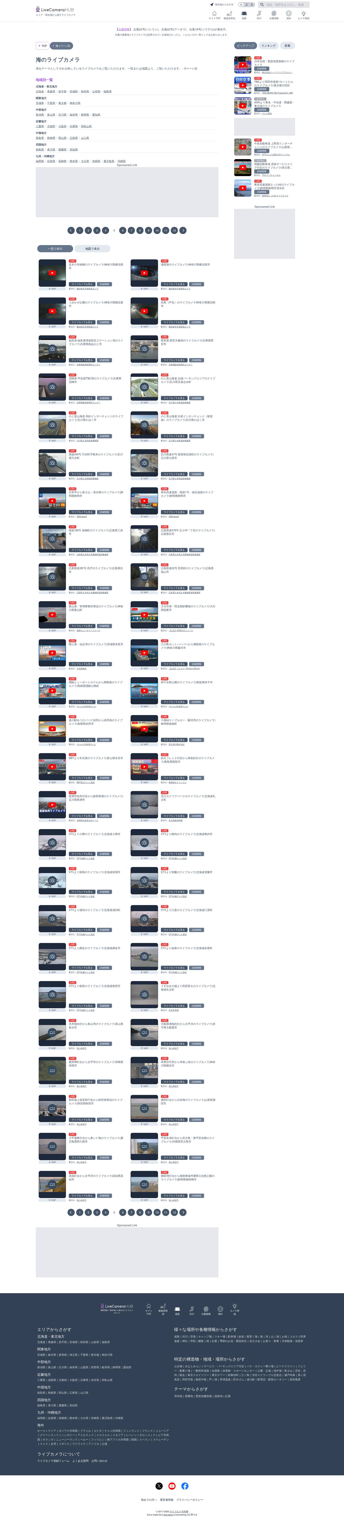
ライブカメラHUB (178, 1511)
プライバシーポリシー (189, 1499)
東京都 (62, 103)
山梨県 (84, 1367)
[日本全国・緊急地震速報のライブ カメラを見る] (264, 65)
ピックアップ (245, 45)
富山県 (51, 114)
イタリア (118, 1435)
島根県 (51, 138)
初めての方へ (149, 1499)
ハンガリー (68, 1435)
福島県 (108, 91)
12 (174, 230)
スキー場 (219, 1336)
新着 (287, 45)
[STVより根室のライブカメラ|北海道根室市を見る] (52, 994)
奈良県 (95, 1380)
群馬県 (63, 1354)
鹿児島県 (109, 161)
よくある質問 (80, 1460)
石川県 (62, 114)
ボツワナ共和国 (68, 1430)
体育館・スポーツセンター (239, 1370)
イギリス (64, 1443)
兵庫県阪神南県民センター (88, 364)
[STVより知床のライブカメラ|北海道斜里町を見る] (144, 956)
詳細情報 (104, 284)
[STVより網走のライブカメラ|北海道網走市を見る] (52, 956)
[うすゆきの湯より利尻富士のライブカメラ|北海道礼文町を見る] (144, 994)
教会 (182, 1375)
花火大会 (254, 1341)
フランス (147, 1430)
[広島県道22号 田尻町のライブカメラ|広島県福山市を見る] (144, 576)
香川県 (51, 149)
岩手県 (62, 91)
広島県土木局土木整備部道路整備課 (92, 554)
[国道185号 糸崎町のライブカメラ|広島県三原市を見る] (52, 538)
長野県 (95, 1367)
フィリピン (97, 1439)
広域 (104, 1443)
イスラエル (103, 1435)
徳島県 (40, 149)
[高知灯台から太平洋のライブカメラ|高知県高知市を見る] (52, 1184)
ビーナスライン (285, 1366)
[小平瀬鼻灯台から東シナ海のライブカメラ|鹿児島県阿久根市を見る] (52, 1146)
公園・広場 (264, 1370)
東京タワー (218, 1375)
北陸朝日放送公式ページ (87, 820)
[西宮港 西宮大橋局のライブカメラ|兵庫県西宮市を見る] (144, 349)
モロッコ (144, 1435)
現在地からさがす (224, 4)
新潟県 (40, 114)
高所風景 (295, 1379)
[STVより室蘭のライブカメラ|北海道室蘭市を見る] (144, 880)
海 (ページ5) (63, 46)
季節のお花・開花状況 (233, 1341)
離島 (201, 1341)
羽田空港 (187, 1379)
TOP (44, 46)
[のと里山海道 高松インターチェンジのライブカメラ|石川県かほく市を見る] (52, 425)
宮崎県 (96, 161)
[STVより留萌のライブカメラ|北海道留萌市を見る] (52, 880)
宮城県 (74, 91)
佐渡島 (216, 1370)
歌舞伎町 (233, 1375)
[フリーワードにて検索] (262, 4)
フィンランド (131, 1430)
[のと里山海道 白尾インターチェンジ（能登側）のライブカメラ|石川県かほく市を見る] (144, 425)
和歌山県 (86, 126)
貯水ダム (238, 1379)
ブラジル (85, 1430)
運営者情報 (166, 1499)
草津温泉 (225, 1379)
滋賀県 (52, 1380)
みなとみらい (193, 1366)
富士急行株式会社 (177, 744)
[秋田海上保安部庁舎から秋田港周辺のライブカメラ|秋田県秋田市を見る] (52, 1108)
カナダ (98, 1430)
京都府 (51, 126)
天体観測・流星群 (292, 1341)
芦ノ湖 (213, 1379)
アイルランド (86, 1435)
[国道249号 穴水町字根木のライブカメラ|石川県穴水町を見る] (52, 462)
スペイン (144, 1439)
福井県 (74, 114)
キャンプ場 (205, 1336)
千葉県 (51, 103)
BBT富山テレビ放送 (86, 782)
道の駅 (251, 1379)
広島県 (74, 138)
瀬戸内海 (289, 1375)
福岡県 (40, 161)
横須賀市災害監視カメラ (87, 288)
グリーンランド (49, 1435)
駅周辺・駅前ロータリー (272, 1379)
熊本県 (74, 161)
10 (157, 230)
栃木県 (52, 1354)
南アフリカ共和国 (118, 1439)
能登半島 (201, 1379)
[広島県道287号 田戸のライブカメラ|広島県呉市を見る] (52, 576)
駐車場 (232, 1336)
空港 (193, 1336)
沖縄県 (122, 161)
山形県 (96, 91)
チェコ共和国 (112, 1430)
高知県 (74, 149)
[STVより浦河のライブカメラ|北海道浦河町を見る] (52, 918)
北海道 (40, 91)
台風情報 (274, 18)
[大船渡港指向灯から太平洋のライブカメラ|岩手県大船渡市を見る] (144, 1032)
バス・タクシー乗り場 (260, 1366)
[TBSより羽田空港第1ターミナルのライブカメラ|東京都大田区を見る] (264, 86)
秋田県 (85, 91)
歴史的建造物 (204, 1396)
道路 (244, 18)
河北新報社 (82, 668)
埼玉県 (74, 1354)
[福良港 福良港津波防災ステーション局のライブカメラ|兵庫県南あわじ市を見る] (52, 349)
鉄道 (241, 1336)
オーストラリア (46, 1430)
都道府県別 (229, 18)
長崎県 (62, 161)
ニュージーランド (67, 1439)
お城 (284, 1336)
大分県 (85, 161)
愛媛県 (62, 149)
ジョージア (162, 1430)
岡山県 (62, 138)
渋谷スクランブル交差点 (267, 1375)
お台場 (178, 1366)
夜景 (249, 1336)
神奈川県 (75, 103)
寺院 (193, 1341)
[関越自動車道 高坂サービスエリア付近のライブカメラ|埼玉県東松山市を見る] (264, 168)
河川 (259, 18)
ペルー (84, 1439)
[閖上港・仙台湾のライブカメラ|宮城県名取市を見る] (52, 652)
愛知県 (96, 114)
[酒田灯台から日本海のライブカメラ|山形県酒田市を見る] (144, 1108)
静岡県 (85, 114)
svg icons (168, 1514)
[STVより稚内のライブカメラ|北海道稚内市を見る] (144, 842)
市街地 (178, 1396)
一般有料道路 (201, 1370)
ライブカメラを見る (82, 284)
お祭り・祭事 (271, 1341)
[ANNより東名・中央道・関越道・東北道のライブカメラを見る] (264, 106)
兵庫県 (74, 126)
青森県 (51, 91)
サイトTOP (214, 18)
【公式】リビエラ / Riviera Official (184, 668)
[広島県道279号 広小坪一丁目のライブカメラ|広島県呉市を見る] (144, 538)
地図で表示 (92, 249)
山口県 (85, 138)
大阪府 (62, 126)
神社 (185, 1341)
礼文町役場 (174, 1010)
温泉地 (218, 1396)
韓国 (134, 1439)
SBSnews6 (82, 516)
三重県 (40, 126)
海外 (288, 18)
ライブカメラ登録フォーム (53, 1460)
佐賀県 (51, 161)
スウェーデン (161, 1439)
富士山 (288, 1370)
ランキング (268, 45)
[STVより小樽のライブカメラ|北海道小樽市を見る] (52, 842)
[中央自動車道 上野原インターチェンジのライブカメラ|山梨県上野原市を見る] (264, 147)
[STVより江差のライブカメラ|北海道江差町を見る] (144, 918)
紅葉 (214, 1341)
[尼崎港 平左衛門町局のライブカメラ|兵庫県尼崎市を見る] (52, 387)
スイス (44, 1443)
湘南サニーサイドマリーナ (88, 630)
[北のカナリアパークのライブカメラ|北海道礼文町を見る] (144, 804)
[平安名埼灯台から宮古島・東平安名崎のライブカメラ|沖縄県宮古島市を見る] (144, 1146)
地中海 (278, 1370)
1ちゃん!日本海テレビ (86, 706)
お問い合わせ (99, 1460)
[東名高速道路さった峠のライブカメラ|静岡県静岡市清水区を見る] (264, 188)
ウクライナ (79, 1443)
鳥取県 (40, 138)
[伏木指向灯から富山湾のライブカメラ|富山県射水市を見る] (52, 1032)
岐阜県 (106, 1367)
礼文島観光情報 (176, 820)
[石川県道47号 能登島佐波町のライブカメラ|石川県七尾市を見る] (144, 462)
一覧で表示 (55, 249)
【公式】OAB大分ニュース (181, 630)
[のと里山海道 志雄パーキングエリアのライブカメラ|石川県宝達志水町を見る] (144, 387)
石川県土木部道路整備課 (179, 402)
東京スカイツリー (198, 1375)
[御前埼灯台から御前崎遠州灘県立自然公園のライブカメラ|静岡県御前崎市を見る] (144, 1184)
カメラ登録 (303, 18)
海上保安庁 (82, 1048)
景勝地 (189, 1396)
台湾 (53, 1443)
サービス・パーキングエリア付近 (224, 1366)
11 (165, 230)
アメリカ (93, 1443)
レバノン (131, 1435)
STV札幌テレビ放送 (86, 858)
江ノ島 (245, 1375)
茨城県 (40, 103)
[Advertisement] (127, 192)
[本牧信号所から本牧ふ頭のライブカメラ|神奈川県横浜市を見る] (144, 1070)
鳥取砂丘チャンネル (178, 782)
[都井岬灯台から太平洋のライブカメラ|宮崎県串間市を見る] (52, 1070)
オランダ (48, 1439)
